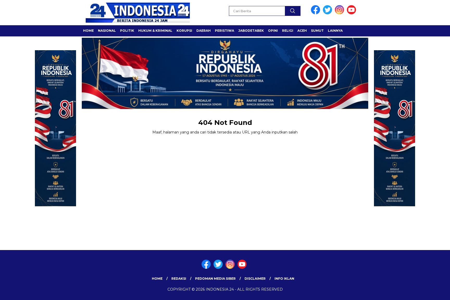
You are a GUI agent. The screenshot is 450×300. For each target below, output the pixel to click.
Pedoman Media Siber (215, 278)
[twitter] (328, 13)
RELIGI (287, 31)
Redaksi (178, 278)
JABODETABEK (251, 31)
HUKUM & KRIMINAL (155, 31)
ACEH (302, 31)
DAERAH (203, 31)
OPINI (273, 31)
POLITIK (127, 31)
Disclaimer (255, 278)
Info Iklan (284, 278)
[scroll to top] (432, 292)
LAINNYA (335, 31)
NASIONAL (107, 31)
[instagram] (340, 13)
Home (157, 278)
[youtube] (352, 13)
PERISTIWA (224, 31)
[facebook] (316, 13)
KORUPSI (184, 31)
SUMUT (317, 31)
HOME (88, 31)
